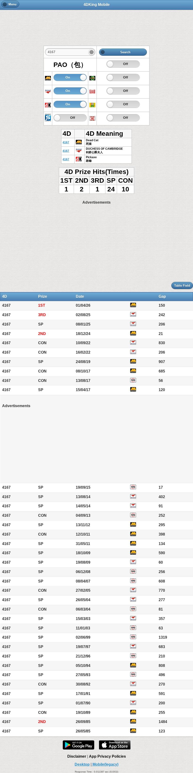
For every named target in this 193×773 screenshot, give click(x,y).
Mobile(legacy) (105, 764)
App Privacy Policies (107, 756)
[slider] (110, 64)
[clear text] (91, 52)
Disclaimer (76, 756)
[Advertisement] (96, 25)
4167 (66, 142)
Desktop (82, 764)
